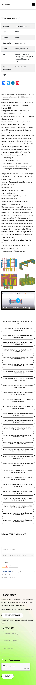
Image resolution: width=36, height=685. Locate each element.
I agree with (12, 660)
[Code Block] (19, 555)
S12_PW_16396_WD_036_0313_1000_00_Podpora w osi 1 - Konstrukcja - (18, 400)
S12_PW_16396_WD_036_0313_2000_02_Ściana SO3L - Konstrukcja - (18, 521)
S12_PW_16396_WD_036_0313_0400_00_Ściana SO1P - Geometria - (18, 336)
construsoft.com (12, 615)
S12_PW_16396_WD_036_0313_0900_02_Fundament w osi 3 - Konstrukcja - (18, 393)
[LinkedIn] (13, 83)
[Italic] (5, 555)
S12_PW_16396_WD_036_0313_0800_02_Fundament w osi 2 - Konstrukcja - (18, 379)
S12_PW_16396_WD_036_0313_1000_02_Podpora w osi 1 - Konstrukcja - (18, 407)
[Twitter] (8, 83)
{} (24, 555)
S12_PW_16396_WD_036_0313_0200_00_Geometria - (18, 322)
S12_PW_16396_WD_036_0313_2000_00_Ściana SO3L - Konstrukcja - (18, 514)
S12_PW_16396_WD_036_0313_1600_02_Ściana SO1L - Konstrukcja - (18, 492)
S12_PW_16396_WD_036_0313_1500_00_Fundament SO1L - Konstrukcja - (18, 471)
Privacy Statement (15, 660)
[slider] (8, 308)
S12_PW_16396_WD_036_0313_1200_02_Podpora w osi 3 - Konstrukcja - (18, 436)
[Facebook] (4, 83)
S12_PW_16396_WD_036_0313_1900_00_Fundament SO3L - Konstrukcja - (18, 499)
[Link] (22, 555)
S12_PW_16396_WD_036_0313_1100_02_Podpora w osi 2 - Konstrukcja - (18, 421)
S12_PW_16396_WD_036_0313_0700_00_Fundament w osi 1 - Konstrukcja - (18, 358)
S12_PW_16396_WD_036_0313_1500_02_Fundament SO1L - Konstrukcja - (18, 478)
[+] (26, 555)
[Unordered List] (15, 555)
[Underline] (8, 555)
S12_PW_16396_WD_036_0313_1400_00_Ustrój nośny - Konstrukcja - (18, 457)
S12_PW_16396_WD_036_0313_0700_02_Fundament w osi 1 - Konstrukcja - (18, 365)
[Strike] (10, 555)
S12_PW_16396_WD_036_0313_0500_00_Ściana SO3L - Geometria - (18, 343)
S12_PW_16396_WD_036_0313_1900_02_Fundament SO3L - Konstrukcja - (18, 506)
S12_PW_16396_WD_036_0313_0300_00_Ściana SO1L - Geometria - (18, 329)
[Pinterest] (17, 83)
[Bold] (3, 555)
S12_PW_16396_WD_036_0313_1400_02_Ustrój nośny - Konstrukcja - (18, 464)
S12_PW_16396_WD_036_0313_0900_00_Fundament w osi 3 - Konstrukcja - (18, 386)
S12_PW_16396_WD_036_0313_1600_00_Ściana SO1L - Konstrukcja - (18, 485)
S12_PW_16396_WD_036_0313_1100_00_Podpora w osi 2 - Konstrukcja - (18, 414)
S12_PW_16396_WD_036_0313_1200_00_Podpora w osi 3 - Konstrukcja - (18, 428)
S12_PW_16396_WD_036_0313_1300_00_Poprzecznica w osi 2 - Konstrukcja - (18, 443)
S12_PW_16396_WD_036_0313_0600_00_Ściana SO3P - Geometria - (18, 350)
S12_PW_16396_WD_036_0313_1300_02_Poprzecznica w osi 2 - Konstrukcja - (18, 450)
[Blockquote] (17, 555)
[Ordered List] (12, 555)
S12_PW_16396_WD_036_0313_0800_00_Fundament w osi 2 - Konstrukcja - (18, 372)
